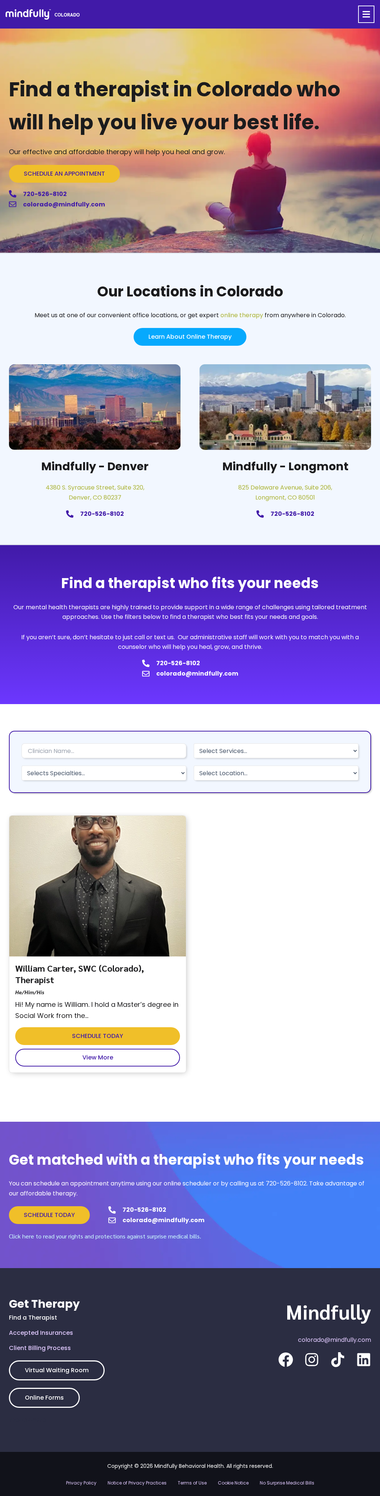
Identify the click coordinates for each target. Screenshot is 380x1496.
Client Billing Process (40, 1348)
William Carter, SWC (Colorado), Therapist (79, 973)
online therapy (241, 315)
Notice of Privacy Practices (137, 1483)
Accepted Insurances (41, 1333)
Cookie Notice (233, 1483)
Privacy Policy (81, 1483)
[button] (366, 14)
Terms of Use (192, 1483)
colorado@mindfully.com (334, 1340)
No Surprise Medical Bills (287, 1483)
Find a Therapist (33, 1317)
